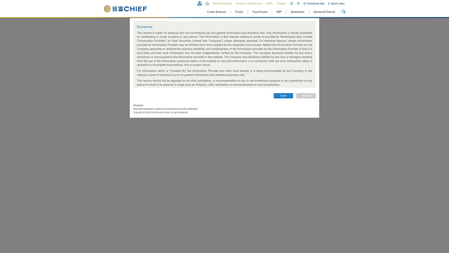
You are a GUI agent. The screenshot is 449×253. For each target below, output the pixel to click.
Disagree (306, 95)
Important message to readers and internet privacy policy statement (165, 109)
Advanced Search (324, 12)
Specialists (297, 12)
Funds (239, 12)
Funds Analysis (216, 12)
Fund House (259, 12)
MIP (279, 12)
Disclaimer (138, 105)
